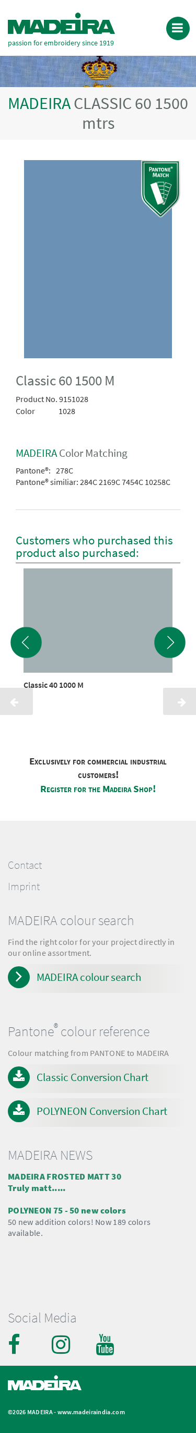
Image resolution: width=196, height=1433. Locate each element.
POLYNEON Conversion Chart (102, 1111)
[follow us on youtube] (106, 1344)
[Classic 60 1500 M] (98, 261)
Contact (25, 865)
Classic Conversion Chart (92, 1077)
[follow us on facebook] (18, 1344)
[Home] (61, 23)
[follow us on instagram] (62, 1344)
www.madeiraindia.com (91, 1412)
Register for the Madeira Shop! (98, 789)
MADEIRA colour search (89, 977)
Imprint (24, 886)
